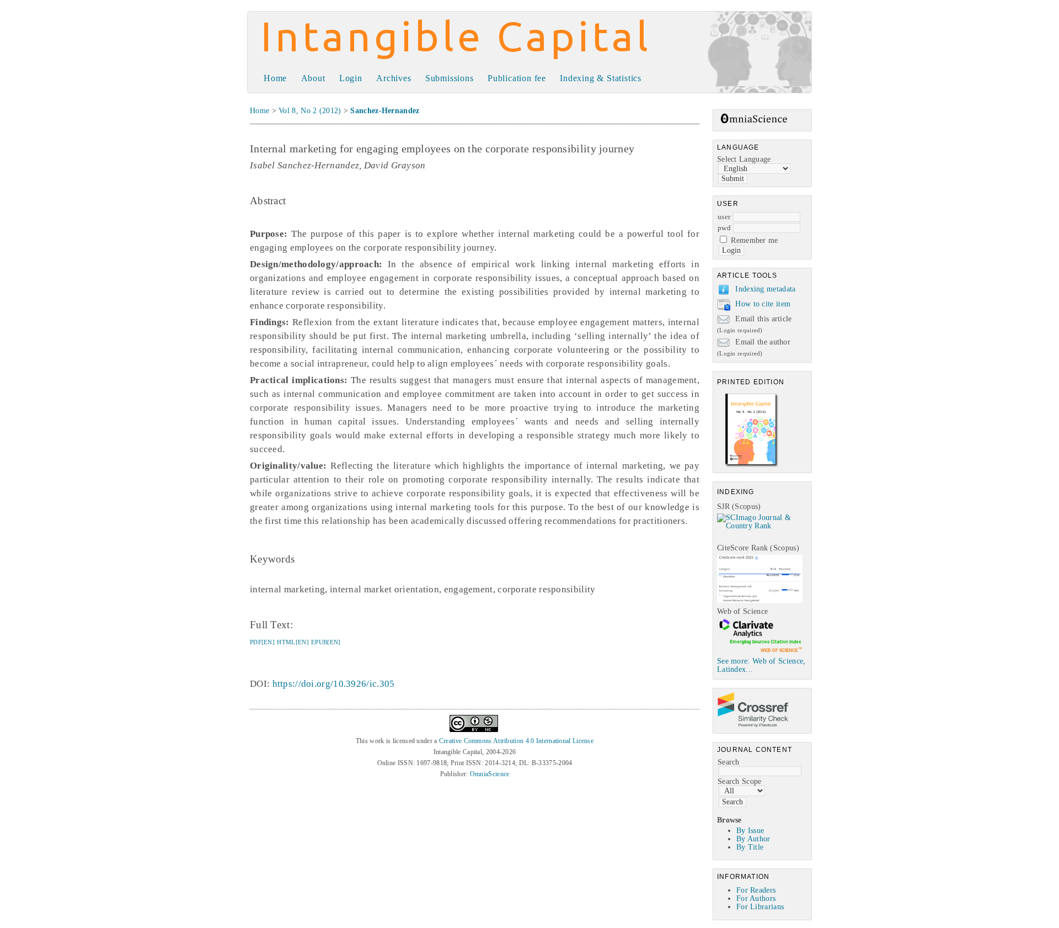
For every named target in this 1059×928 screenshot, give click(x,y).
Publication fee (517, 78)
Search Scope (740, 781)
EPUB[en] (325, 642)
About (313, 78)
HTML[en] (292, 642)
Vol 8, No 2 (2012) (310, 111)
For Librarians (760, 907)
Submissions (449, 78)
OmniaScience (490, 774)
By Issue (750, 830)
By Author (753, 839)
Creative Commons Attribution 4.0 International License (516, 741)
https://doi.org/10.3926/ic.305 (333, 683)
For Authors (755, 898)
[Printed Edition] (751, 466)
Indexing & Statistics (600, 78)
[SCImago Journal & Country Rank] (764, 526)
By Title (749, 847)
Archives (393, 78)
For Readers (755, 890)
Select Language (744, 159)
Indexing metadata (765, 289)
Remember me (754, 240)
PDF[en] (262, 642)
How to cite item (762, 304)
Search (729, 762)
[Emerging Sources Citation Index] (760, 652)
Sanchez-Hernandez (384, 111)
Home (275, 78)
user (724, 217)
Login (350, 78)
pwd (724, 228)
